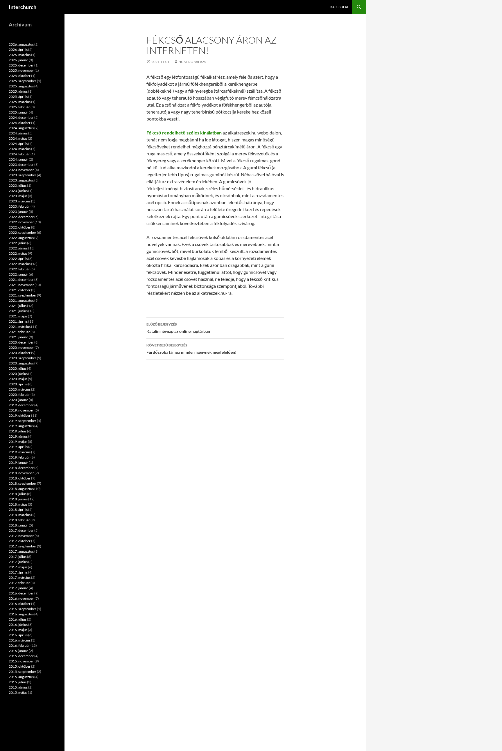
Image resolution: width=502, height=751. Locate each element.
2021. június (18, 311)
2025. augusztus (21, 86)
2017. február (19, 583)
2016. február (19, 645)
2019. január (18, 462)
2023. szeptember (22, 175)
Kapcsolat (339, 7)
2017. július (17, 556)
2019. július (17, 431)
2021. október (20, 290)
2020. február (19, 394)
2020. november (21, 347)
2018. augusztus (21, 488)
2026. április (18, 49)
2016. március (20, 640)
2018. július (17, 494)
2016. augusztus (21, 614)
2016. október (20, 603)
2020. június (18, 373)
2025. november (21, 70)
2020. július (17, 368)
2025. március (20, 102)
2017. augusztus (21, 551)
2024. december (21, 117)
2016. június (18, 624)
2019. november (21, 410)
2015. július (17, 682)
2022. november (21, 222)
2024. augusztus (21, 128)
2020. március (20, 389)
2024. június (18, 133)
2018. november (21, 473)
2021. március (20, 326)
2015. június (18, 687)
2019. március (20, 452)
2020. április (18, 384)
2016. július (17, 619)
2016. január (18, 650)
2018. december (21, 468)
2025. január (18, 112)
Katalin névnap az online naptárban (178, 328)
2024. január (18, 159)
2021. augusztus (21, 300)
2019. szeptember (22, 420)
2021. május (18, 316)
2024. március (20, 149)
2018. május (18, 504)
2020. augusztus (21, 363)
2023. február (19, 206)
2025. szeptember (22, 81)
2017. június (18, 562)
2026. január (18, 60)
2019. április (18, 447)
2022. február (19, 269)
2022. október (20, 227)
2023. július (17, 185)
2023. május (18, 196)
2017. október (20, 541)
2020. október (20, 353)
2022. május (18, 253)
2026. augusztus (21, 44)
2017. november (21, 535)
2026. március (20, 55)
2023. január (18, 211)
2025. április (18, 96)
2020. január (18, 400)
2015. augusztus (21, 677)
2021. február (19, 332)
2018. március (20, 515)
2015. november (21, 661)
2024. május (18, 138)
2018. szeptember (22, 483)
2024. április (18, 143)
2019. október (20, 415)
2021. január (18, 337)
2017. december (21, 530)
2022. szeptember (22, 232)
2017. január (18, 588)
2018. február (19, 520)
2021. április (18, 321)
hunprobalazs (192, 62)
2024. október (20, 123)
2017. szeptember (22, 546)
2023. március (20, 201)
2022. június (18, 248)
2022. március (20, 264)
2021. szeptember (22, 295)
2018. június (18, 499)
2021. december (21, 279)
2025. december (21, 65)
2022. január (18, 274)
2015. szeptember (22, 671)
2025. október (20, 75)
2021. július (17, 305)
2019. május (18, 441)
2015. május (18, 692)
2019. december (21, 405)
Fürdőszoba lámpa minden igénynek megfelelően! (191, 349)
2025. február (19, 107)
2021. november (21, 285)
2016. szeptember (22, 609)
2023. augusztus (21, 180)
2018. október (20, 478)
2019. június (18, 436)
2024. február (19, 154)
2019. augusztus (21, 426)
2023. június (18, 190)
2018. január (18, 525)
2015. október (20, 666)
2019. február (19, 457)
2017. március (20, 577)
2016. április (18, 635)
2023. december (21, 164)
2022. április (18, 258)
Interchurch (22, 7)
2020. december (21, 342)
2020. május (18, 379)
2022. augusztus (21, 238)
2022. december (21, 217)
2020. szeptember (22, 358)
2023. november (21, 170)
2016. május (18, 630)
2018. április (18, 509)
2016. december (21, 593)
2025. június (18, 91)
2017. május (18, 567)
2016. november (21, 598)
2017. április (18, 572)
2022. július (17, 243)
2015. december (21, 656)
